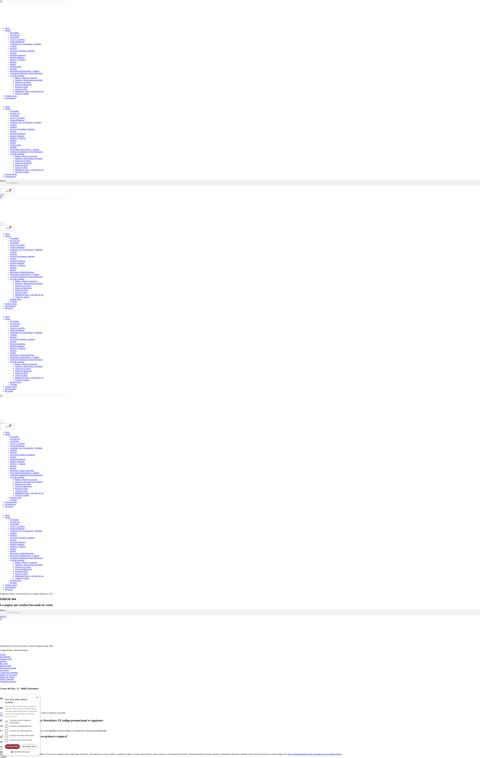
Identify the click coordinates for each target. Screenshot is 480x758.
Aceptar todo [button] (12, 746)
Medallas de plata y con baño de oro (29, 91)
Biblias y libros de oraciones (26, 78)
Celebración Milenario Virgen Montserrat (26, 73)
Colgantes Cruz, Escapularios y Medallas (26, 250)
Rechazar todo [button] (29, 746)
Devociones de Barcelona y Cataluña (24, 71)
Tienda (7, 30)
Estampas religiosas (17, 55)
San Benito (14, 37)
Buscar (3, 181)
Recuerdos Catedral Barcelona (22, 272)
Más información (11, 716)
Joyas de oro (15, 35)
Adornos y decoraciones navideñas (28, 80)
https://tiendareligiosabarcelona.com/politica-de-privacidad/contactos (315, 754)
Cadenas (13, 46)
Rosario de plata (21, 87)
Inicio (7, 28)
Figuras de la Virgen (23, 82)
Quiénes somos (11, 96)
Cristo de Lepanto (22, 94)
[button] (240, 102)
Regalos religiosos (17, 57)
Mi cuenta (9, 308)
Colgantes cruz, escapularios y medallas (25, 44)
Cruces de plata (21, 89)
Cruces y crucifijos (17, 39)
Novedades (14, 33)
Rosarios (13, 48)
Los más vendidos (17, 76)
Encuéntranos (10, 98)
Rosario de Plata (21, 290)
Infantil (13, 64)
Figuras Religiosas (17, 42)
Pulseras (13, 62)
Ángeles (13, 53)
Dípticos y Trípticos (18, 60)
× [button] (37, 698)
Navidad (13, 69)
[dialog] (21, 725)
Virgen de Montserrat (23, 85)
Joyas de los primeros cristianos (22, 51)
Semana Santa (15, 66)
